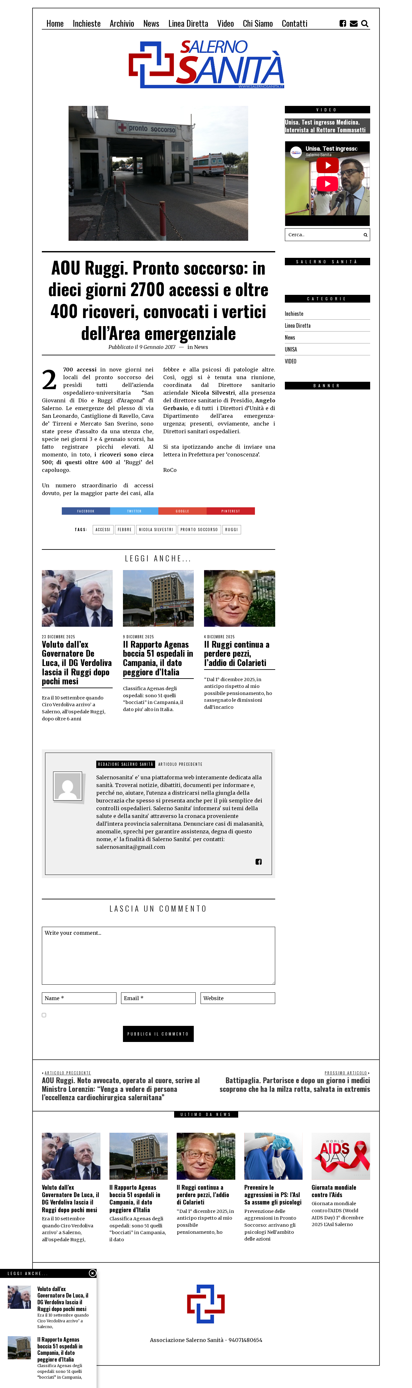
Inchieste (294, 313)
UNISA (291, 349)
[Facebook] (342, 23)
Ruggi (231, 529)
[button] (363, 234)
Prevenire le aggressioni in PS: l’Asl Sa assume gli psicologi (273, 1194)
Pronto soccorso (199, 529)
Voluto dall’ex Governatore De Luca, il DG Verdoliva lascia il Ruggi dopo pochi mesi (77, 662)
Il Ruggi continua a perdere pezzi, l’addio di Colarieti (236, 653)
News (201, 347)
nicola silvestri (156, 529)
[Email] (353, 23)
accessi (103, 529)
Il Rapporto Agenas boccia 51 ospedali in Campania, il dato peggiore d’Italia (158, 658)
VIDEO (290, 361)
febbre (125, 529)
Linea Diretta (298, 325)
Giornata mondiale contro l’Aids (334, 1191)
